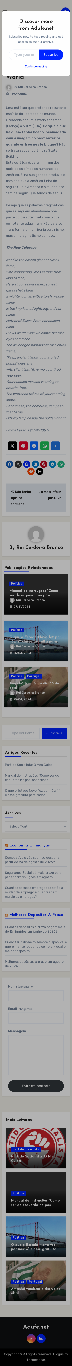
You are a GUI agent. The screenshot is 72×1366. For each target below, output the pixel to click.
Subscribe (51, 55)
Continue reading (36, 66)
